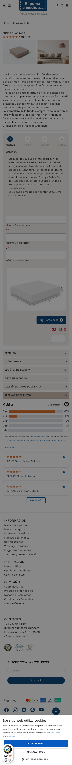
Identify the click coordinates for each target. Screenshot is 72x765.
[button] (36, 759)
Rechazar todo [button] (36, 751)
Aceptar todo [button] (36, 743)
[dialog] (36, 740)
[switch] (8, 760)
